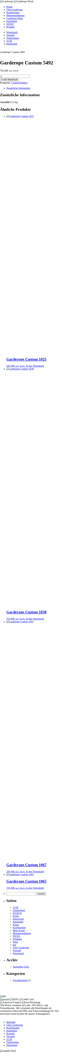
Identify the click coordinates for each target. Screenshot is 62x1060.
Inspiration (11, 21)
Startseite (10, 1022)
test (14, 944)
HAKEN (17, 913)
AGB (9, 41)
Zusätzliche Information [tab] (18, 88)
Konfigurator (12, 12)
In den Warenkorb (9, 79)
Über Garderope (14, 9)
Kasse (16, 924)
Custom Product (19, 82)
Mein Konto (19, 930)
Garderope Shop (14, 18)
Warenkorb (11, 32)
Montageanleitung (15, 15)
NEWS (10, 24)
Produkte (17, 939)
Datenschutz (12, 38)
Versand (10, 35)
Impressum (11, 43)
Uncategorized (20, 980)
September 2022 (21, 966)
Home (9, 6)
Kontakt (10, 27)
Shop (15, 942)
